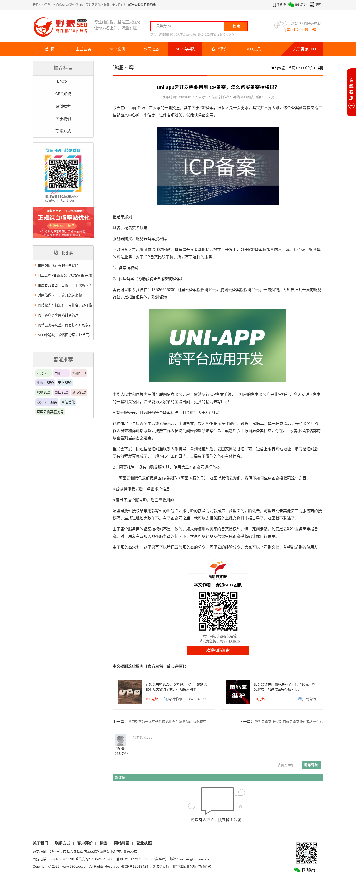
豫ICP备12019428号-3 (137, 866)
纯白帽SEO (166, 34)
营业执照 (144, 843)
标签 (103, 843)
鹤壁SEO (43, 392)
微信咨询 (301, 5)
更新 (193, 34)
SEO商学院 (185, 49)
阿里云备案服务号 (50, 412)
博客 (318, 5)
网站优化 (68, 402)
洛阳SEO (79, 373)
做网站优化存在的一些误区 (58, 265)
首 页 (49, 49)
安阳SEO (65, 383)
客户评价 (219, 49)
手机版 (281, 5)
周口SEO (61, 392)
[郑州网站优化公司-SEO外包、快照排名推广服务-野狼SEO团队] (63, 26)
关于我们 (63, 119)
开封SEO (43, 373)
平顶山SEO (45, 383)
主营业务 (83, 49)
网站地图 (122, 843)
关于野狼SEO (304, 49)
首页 (291, 68)
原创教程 (63, 106)
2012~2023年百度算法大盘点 (216, 34)
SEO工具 (253, 49)
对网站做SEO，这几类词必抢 (60, 295)
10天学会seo (182, 34)
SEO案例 (117, 49)
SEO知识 (63, 94)
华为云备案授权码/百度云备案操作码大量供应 (289, 722)
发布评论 (311, 765)
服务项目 (63, 82)
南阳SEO (61, 373)
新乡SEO (79, 392)
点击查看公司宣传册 (142, 5)
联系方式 (63, 131)
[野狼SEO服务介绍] (63, 237)
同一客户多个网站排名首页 (58, 315)
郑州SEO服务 (47, 402)
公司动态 (151, 49)
